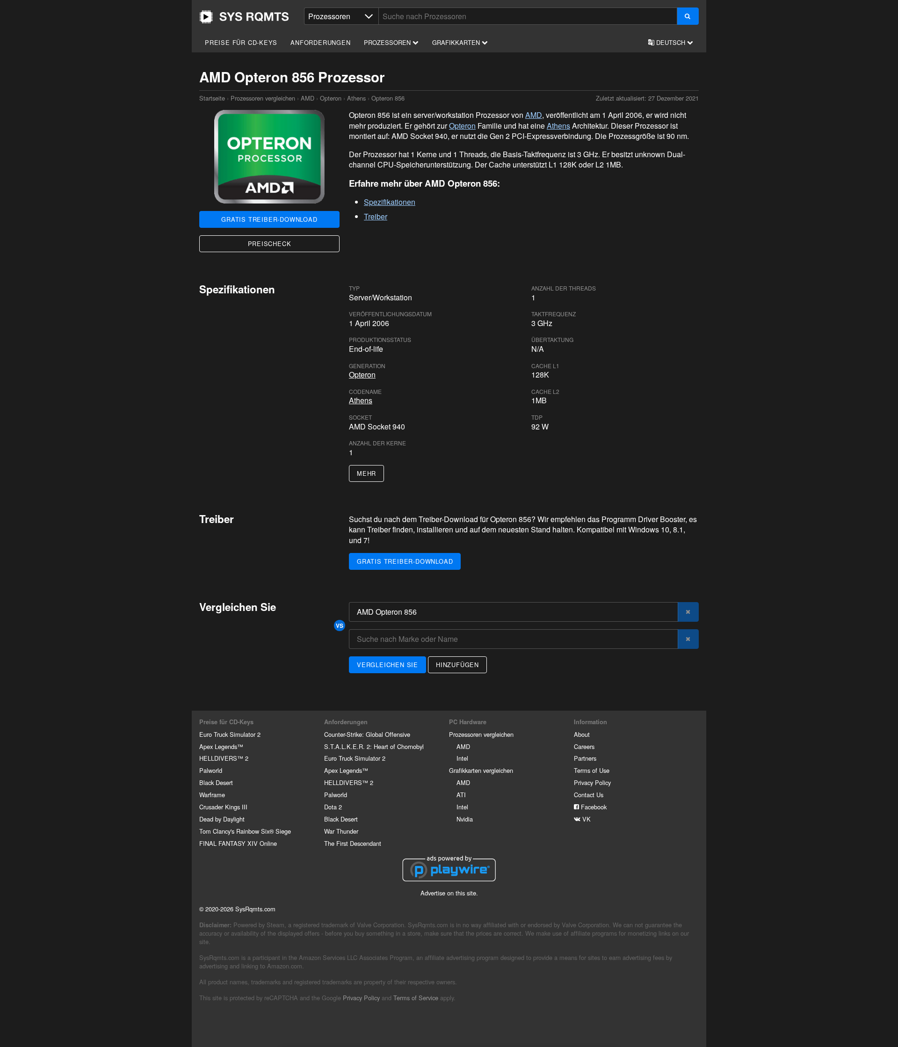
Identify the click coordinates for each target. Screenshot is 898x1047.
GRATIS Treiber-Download (269, 219)
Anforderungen (320, 42)
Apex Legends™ (221, 746)
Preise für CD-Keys (241, 42)
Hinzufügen (457, 664)
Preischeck (269, 243)
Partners (585, 758)
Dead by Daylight (222, 818)
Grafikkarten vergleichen (481, 770)
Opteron (330, 98)
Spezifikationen (389, 201)
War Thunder (341, 831)
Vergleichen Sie (387, 664)
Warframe (212, 794)
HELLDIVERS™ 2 (223, 758)
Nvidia (464, 818)
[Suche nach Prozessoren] (688, 16)
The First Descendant (352, 843)
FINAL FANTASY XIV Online (238, 843)
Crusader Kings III (223, 806)
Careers (584, 746)
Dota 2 (333, 806)
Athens (356, 98)
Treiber (375, 216)
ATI (461, 794)
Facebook (593, 806)
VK (585, 818)
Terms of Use (591, 770)
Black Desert (216, 782)
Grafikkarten (457, 42)
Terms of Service (415, 997)
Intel (462, 758)
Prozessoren (388, 42)
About (582, 734)
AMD (307, 98)
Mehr (366, 473)
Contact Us (588, 794)
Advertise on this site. (449, 892)
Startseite (244, 16)
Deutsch (670, 42)
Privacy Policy (592, 782)
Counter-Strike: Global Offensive (367, 734)
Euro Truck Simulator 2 (230, 734)
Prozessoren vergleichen (263, 98)
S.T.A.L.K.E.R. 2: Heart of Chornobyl (374, 746)
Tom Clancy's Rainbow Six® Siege (245, 831)
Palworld (210, 770)
